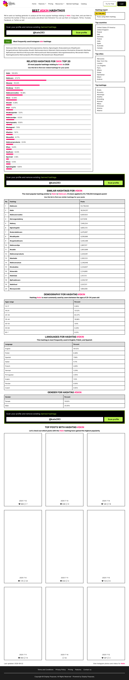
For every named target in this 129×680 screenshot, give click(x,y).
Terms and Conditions (45, 670)
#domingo (100, 94)
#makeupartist (11, 112)
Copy (8, 41)
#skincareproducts (13, 142)
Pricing (50, 4)
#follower (100, 106)
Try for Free (110, 4)
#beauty (9, 83)
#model (9, 103)
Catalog (84, 4)
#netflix (99, 97)
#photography (11, 122)
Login (122, 4)
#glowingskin (11, 167)
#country (100, 92)
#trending (100, 99)
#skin (8, 73)
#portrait (9, 157)
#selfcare (9, 152)
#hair (8, 108)
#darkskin (13, 258)
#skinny (13, 223)
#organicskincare (16, 241)
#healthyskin (14, 236)
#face (8, 147)
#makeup (9, 88)
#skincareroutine (12, 93)
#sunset (100, 101)
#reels (99, 90)
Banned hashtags (72, 4)
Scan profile (81, 32)
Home (34, 4)
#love (8, 98)
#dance (99, 110)
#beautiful (10, 137)
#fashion (9, 132)
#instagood (10, 127)
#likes (99, 104)
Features (78, 670)
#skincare (9, 78)
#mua (8, 162)
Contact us (87, 670)
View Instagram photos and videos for (109, 663)
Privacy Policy (61, 670)
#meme (99, 108)
